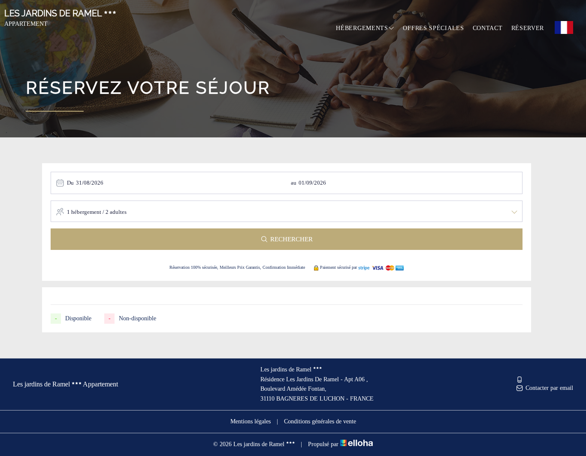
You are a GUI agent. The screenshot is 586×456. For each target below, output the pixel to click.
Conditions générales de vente (320, 421)
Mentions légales (250, 421)
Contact (488, 28)
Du (70, 182)
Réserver (527, 28)
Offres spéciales (433, 28)
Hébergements (362, 28)
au (293, 182)
